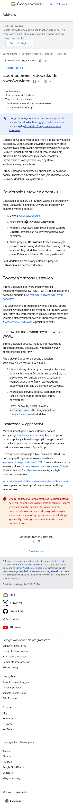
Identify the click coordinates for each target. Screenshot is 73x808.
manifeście (18, 414)
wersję (38, 503)
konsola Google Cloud (14, 693)
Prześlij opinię (15, 67)
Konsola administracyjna (16, 682)
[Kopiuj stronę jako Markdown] (45, 81)
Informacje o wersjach (14, 656)
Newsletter (8, 718)
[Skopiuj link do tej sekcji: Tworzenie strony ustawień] (56, 278)
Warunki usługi (10, 667)
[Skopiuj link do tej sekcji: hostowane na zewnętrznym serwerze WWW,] (16, 337)
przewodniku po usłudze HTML (24, 462)
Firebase (7, 762)
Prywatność (21, 792)
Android (7, 751)
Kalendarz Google (29, 215)
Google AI (8, 772)
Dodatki (49, 54)
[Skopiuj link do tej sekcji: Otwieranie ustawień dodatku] (61, 192)
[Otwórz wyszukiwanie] (52, 4)
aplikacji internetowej (31, 435)
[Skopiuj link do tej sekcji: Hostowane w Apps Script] (46, 424)
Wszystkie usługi (12, 778)
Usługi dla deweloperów (15, 651)
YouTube (7, 729)
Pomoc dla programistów (16, 662)
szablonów (30, 470)
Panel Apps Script (12, 687)
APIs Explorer (10, 698)
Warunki (7, 792)
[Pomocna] (40, 60)
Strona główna (10, 54)
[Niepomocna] (45, 60)
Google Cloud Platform (15, 767)
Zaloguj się (62, 4)
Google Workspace (31, 54)
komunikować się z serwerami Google (45, 466)
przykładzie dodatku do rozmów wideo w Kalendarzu (37, 481)
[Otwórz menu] (5, 4)
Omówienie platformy (14, 645)
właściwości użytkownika (20, 322)
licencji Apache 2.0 (25, 568)
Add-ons (9, 15)
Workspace (38, 4)
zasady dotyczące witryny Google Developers (41, 571)
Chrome (7, 756)
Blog (5, 713)
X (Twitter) (8, 724)
